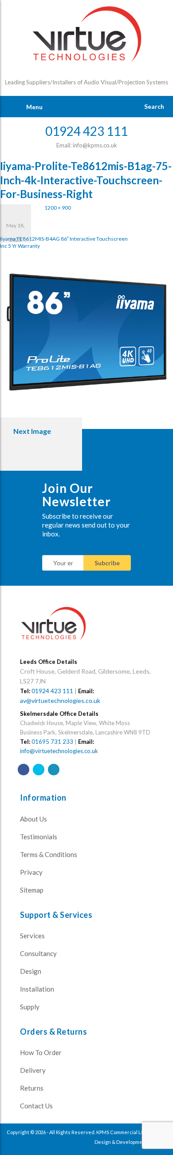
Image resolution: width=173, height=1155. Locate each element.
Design (30, 971)
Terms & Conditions (48, 854)
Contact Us (36, 1106)
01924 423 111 (52, 691)
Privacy (31, 872)
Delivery (33, 1070)
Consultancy (38, 953)
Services (32, 936)
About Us (33, 819)
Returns (31, 1088)
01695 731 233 (52, 741)
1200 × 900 (57, 207)
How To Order (41, 1052)
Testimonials (38, 837)
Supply (29, 1007)
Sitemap (31, 890)
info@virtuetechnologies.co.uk (59, 750)
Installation (37, 989)
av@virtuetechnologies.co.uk (60, 700)
